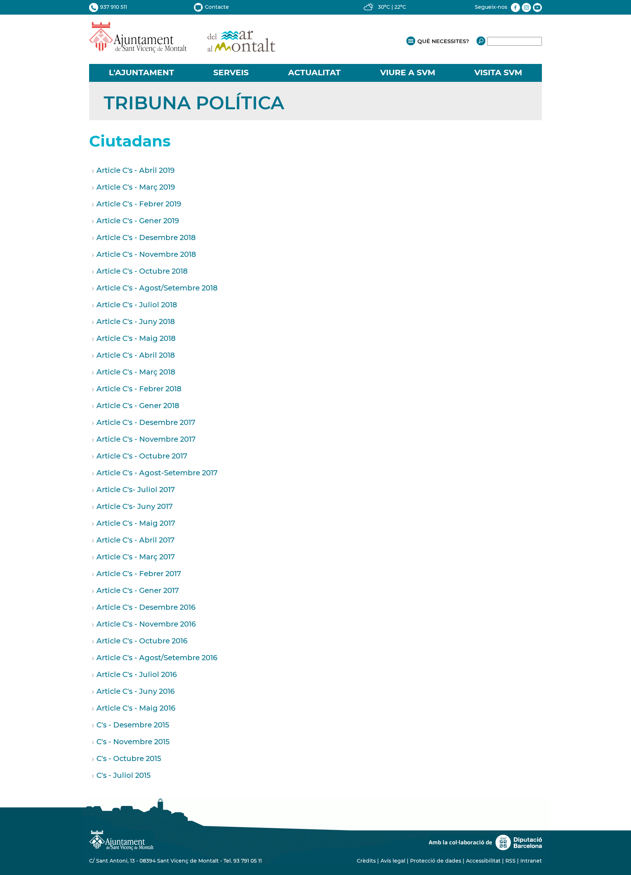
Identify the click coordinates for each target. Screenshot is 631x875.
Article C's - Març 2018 (135, 372)
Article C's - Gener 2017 (137, 590)
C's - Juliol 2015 (123, 775)
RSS (510, 860)
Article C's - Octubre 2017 (141, 456)
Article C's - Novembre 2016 (146, 624)
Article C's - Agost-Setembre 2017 (157, 472)
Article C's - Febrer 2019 (138, 203)
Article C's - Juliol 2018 (136, 304)
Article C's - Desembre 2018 (146, 237)
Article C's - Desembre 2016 (145, 607)
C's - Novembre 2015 (132, 741)
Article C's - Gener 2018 (137, 405)
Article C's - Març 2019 (135, 187)
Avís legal (392, 860)
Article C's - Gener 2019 (137, 220)
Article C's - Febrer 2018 (138, 388)
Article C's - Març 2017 (135, 556)
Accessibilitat (483, 860)
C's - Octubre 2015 (128, 758)
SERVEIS (231, 72)
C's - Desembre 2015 (132, 724)
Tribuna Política (194, 103)
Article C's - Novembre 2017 (146, 439)
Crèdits (366, 860)
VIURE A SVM (407, 72)
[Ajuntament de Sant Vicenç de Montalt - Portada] (182, 49)
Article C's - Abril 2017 (135, 540)
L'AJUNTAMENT (141, 72)
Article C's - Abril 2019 (135, 170)
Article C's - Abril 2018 (135, 355)
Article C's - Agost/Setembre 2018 (157, 288)
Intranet (531, 860)
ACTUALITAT (314, 72)
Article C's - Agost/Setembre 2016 (156, 657)
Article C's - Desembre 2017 (145, 422)
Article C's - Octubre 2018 (142, 271)
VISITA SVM (498, 72)
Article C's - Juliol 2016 (136, 674)
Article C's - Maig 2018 (136, 338)
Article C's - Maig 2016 (135, 708)
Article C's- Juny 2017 (134, 506)
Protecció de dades (435, 860)
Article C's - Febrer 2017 (138, 573)
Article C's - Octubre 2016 (141, 640)
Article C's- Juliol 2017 (135, 489)
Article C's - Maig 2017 (135, 523)
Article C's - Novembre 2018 (146, 254)
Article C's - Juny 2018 (135, 321)
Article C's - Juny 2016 (135, 691)
